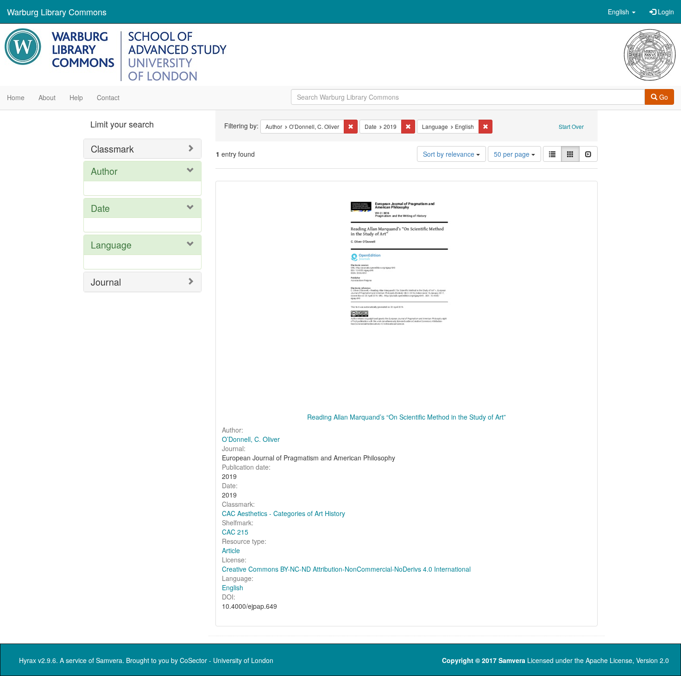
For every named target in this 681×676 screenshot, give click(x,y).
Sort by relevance (449, 154)
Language (111, 244)
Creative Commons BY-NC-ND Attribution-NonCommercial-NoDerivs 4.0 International (346, 569)
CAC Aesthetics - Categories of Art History (283, 513)
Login (665, 11)
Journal (106, 281)
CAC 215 (235, 531)
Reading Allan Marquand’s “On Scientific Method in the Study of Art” (406, 416)
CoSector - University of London (226, 660)
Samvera (109, 660)
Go (662, 97)
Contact (108, 97)
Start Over (571, 126)
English (232, 587)
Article (231, 550)
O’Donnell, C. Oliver (251, 439)
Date (100, 208)
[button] (622, 11)
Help (76, 97)
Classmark (112, 148)
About (47, 97)
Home (16, 97)
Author (104, 171)
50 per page (512, 154)
